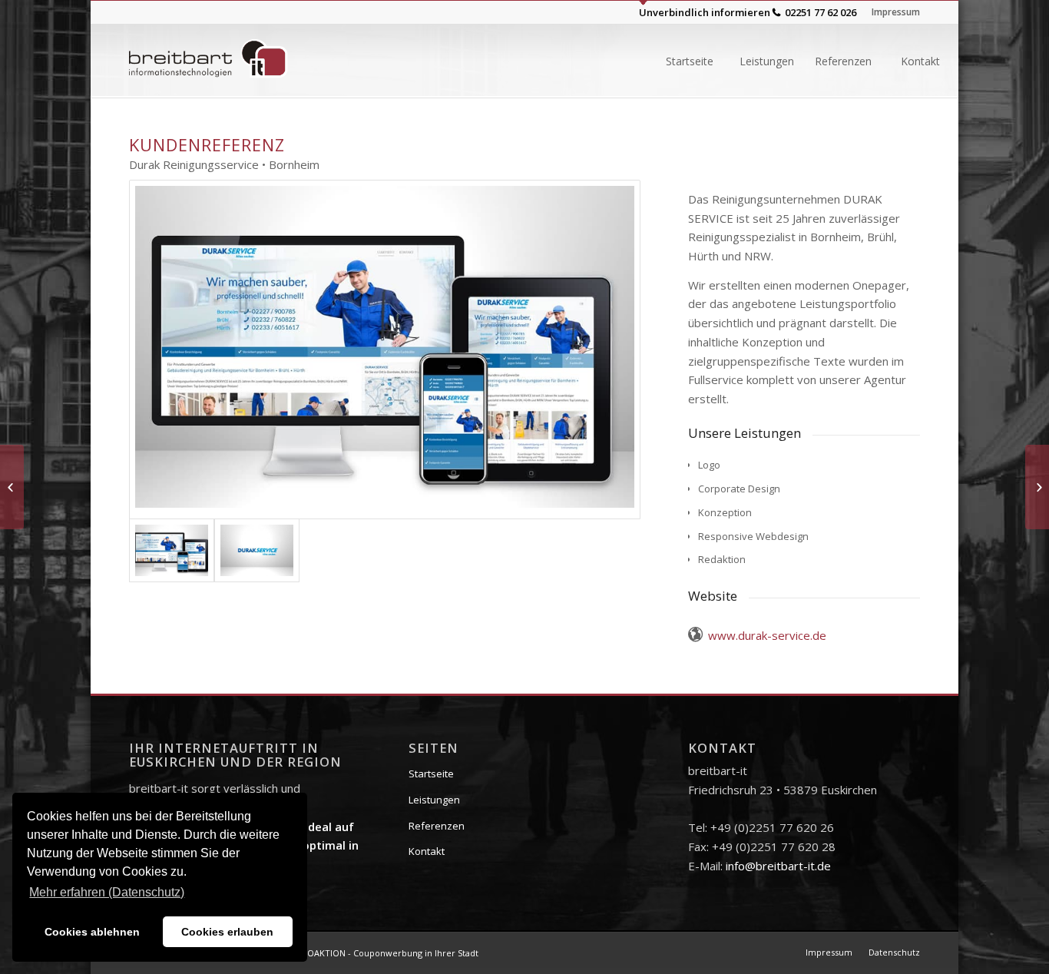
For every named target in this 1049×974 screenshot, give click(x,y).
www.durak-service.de (767, 635)
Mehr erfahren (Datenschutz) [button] (106, 892)
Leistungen (434, 800)
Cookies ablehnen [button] (92, 932)
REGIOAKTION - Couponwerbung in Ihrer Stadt (383, 953)
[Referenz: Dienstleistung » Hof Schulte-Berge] (1037, 487)
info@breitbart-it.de (778, 865)
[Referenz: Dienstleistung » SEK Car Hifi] (12, 487)
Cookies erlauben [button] (227, 932)
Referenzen (437, 826)
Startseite (431, 773)
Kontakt (427, 851)
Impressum (896, 11)
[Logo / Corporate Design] (256, 550)
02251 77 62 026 (820, 12)
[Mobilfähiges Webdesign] (384, 349)
